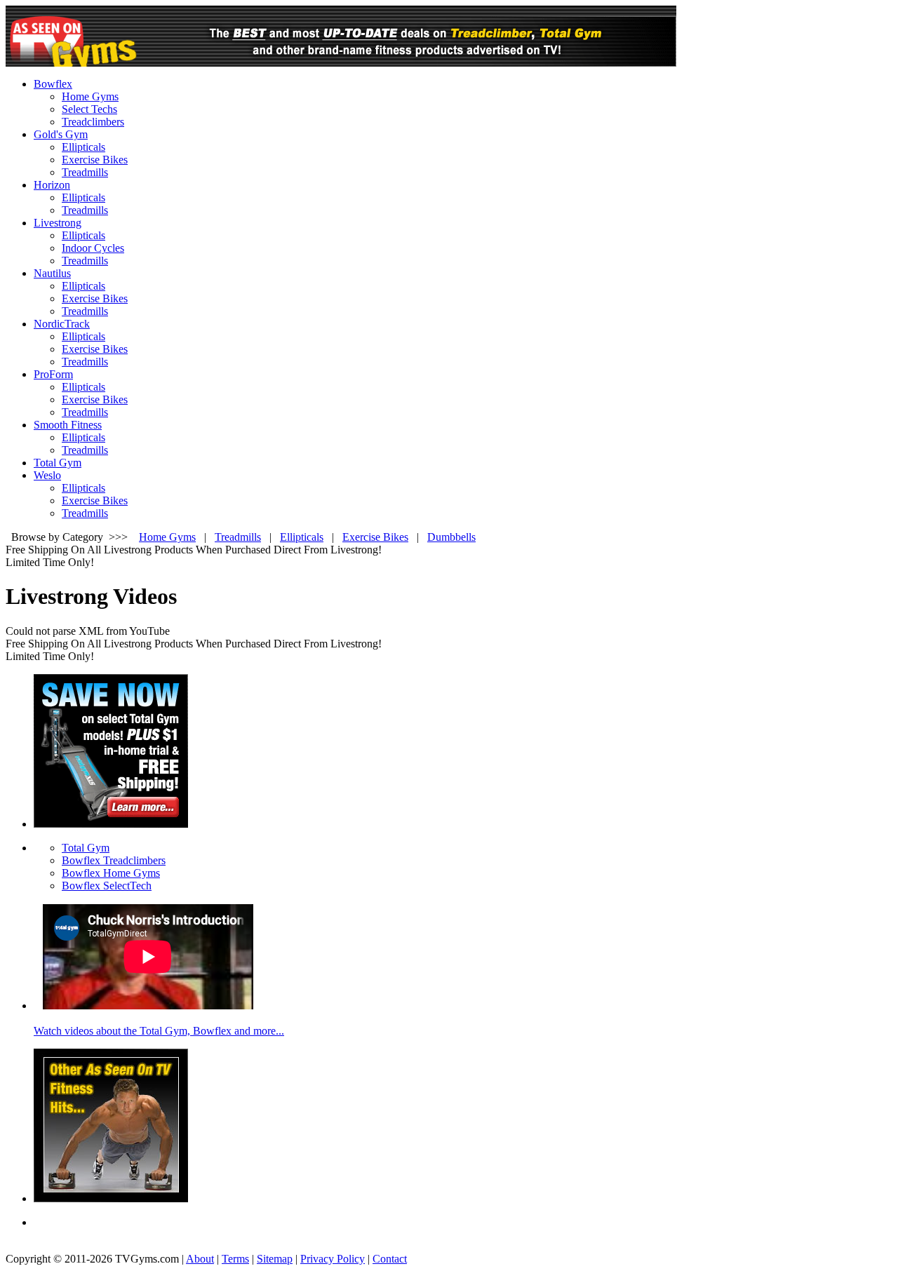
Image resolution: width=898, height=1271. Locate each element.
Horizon (52, 185)
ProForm (53, 374)
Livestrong (57, 223)
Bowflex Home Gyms (111, 873)
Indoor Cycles (93, 248)
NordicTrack (62, 324)
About (200, 1259)
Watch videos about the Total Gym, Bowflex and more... (159, 1031)
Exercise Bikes (95, 160)
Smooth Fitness (68, 425)
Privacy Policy (332, 1259)
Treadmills (85, 172)
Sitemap (275, 1259)
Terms (235, 1259)
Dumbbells (451, 537)
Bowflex (53, 84)
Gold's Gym (61, 134)
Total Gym (57, 463)
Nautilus (52, 273)
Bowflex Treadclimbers (114, 860)
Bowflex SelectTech (107, 886)
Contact (390, 1259)
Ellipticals (83, 147)
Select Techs (89, 109)
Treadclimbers (93, 122)
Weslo (47, 475)
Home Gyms (90, 96)
